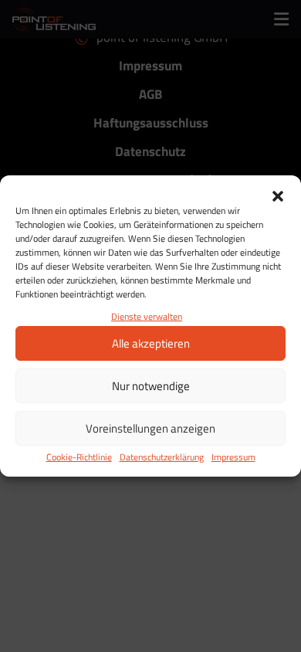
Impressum (233, 457)
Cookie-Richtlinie (79, 457)
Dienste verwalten (146, 316)
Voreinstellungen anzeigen (150, 428)
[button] (278, 194)
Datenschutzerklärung (162, 457)
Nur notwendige (151, 386)
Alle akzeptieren (151, 343)
